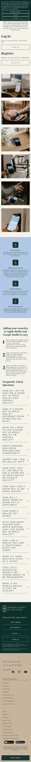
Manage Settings (15, 11)
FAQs (4, 711)
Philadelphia (8, 698)
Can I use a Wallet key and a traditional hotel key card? (13, 545)
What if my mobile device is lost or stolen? (12, 587)
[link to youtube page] (25, 672)
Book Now (15, 758)
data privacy (8, 729)
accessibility (8, 732)
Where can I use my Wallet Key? (14, 460)
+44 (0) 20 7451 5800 (13, 665)
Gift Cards (7, 726)
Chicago (6, 686)
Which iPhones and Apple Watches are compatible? (13, 449)
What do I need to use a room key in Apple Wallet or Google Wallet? (13, 433)
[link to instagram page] (19, 672)
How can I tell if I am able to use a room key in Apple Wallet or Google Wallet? (14, 474)
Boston (6, 683)
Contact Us (7, 723)
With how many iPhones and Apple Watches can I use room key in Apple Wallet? (13, 528)
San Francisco (9, 701)
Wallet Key (7, 720)
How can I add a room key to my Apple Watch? (14, 488)
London (6, 692)
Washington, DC (9, 704)
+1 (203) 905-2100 (13, 662)
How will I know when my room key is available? (13, 501)
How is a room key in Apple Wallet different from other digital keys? (13, 415)
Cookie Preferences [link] (11, 738)
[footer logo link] (10, 658)
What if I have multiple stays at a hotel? (13, 558)
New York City (8, 695)
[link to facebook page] (13, 672)
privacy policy (15, 3)
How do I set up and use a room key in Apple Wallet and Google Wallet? (14, 397)
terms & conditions (11, 735)
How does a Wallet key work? (11, 513)
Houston (6, 689)
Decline (15, 15)
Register (15, 63)
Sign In (15, 47)
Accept (15, 18)
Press (5, 714)
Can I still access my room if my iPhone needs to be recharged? (14, 572)
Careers (6, 717)
